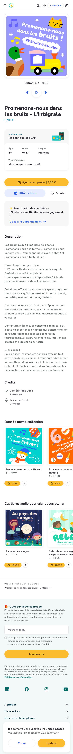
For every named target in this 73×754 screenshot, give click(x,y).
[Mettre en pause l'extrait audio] (36, 92)
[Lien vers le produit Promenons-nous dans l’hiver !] (23, 446)
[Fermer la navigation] (5, 5)
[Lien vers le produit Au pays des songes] (23, 528)
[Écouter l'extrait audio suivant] (46, 92)
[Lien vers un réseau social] (7, 689)
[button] (44, 5)
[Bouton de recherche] (38, 5)
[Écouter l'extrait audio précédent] (27, 92)
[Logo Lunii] (11, 5)
